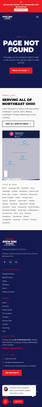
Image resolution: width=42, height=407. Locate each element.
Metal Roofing (7, 277)
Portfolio (5, 317)
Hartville (32, 201)
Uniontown (14, 204)
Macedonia (33, 194)
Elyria (16, 213)
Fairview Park (7, 213)
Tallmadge (6, 191)
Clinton (17, 197)
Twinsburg (23, 194)
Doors (4, 288)
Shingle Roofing (8, 274)
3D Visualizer (7, 313)
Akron (4, 188)
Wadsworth (23, 204)
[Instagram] (10, 262)
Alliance (5, 204)
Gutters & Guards (8, 292)
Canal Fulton (22, 201)
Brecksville (22, 210)
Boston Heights (7, 197)
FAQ (3, 331)
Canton (5, 201)
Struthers (33, 219)
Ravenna (28, 213)
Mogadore (23, 191)
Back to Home (20, 70)
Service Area (7, 321)
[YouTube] (16, 262)
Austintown (6, 223)
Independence (33, 210)
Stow (32, 188)
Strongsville (22, 207)
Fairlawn (15, 191)
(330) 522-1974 (10, 359)
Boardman (17, 219)
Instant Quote (7, 310)
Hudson (15, 194)
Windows (5, 285)
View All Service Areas (16, 124)
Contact (5, 324)
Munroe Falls (34, 191)
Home (4, 303)
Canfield (25, 219)
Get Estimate (12, 373)
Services (5, 306)
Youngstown (6, 219)
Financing (5, 328)
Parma (14, 207)
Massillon (12, 201)
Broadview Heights (9, 210)
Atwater (26, 216)
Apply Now (20, 10)
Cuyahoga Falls (14, 188)
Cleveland (6, 207)
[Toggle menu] (37, 17)
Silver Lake (6, 194)
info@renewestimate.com (14, 362)
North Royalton (33, 207)
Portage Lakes (27, 197)
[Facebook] (4, 262)
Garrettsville (17, 216)
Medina (32, 204)
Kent (21, 213)
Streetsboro (6, 216)
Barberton (25, 188)
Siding (4, 281)
